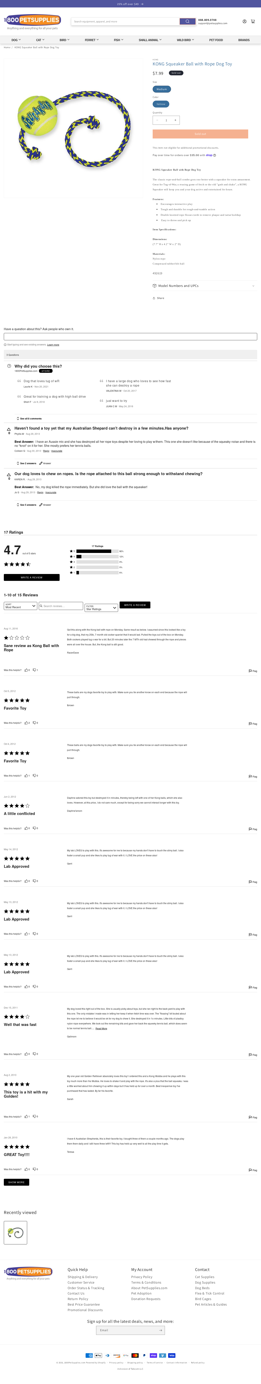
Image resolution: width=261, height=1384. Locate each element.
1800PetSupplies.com (74, 1362)
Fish (117, 40)
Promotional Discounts (85, 1310)
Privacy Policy (141, 1277)
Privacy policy (116, 1362)
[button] (205, 286)
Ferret (90, 40)
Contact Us (76, 1293)
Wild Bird (184, 40)
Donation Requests (145, 1299)
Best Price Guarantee (84, 1304)
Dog (14, 40)
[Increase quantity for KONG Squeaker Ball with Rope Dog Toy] (175, 120)
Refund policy (198, 1362)
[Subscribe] (160, 1330)
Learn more (53, 344)
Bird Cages (203, 1299)
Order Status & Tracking (86, 1288)
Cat (38, 40)
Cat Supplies (204, 1277)
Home (7, 47)
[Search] (188, 21)
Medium (162, 89)
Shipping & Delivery (83, 1277)
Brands (244, 40)
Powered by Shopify (96, 1362)
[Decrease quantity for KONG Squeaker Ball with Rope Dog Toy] (157, 120)
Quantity (157, 112)
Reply (46, 450)
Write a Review (31, 577)
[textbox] (130, 336)
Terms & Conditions (146, 1282)
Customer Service (81, 1282)
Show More (16, 1182)
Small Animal (148, 40)
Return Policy (78, 1299)
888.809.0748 (207, 20)
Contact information (177, 1362)
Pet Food (216, 40)
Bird (63, 40)
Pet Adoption (141, 1293)
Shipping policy (135, 1362)
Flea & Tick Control (210, 1293)
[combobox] (133, 21)
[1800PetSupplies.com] (32, 22)
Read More (101, 1028)
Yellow (161, 104)
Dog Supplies (205, 1282)
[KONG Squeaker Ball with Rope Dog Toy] (15, 1232)
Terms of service (155, 1362)
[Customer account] (244, 21)
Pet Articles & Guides (211, 1304)
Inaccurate (56, 450)
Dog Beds (202, 1288)
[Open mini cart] (253, 21)
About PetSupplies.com (149, 1288)
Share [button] (160, 298)
